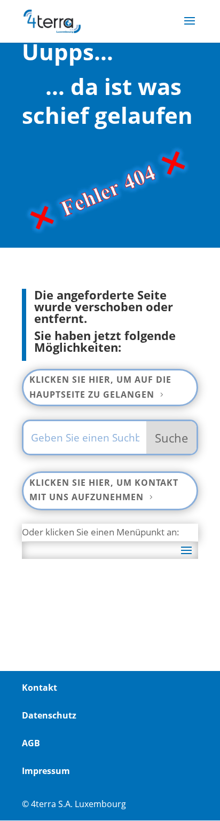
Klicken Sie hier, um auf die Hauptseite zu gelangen (100, 387)
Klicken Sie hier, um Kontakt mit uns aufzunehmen (103, 490)
